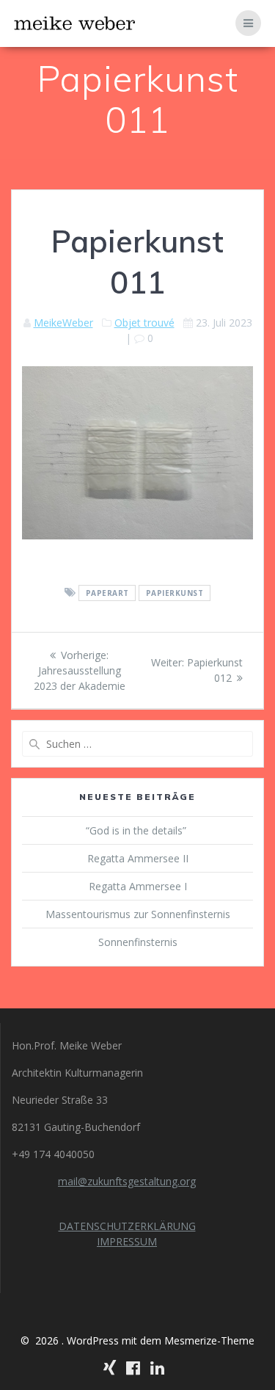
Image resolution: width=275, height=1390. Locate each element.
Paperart (107, 593)
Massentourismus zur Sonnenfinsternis (137, 914)
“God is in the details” (137, 830)
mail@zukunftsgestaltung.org (127, 1181)
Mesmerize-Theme (209, 1340)
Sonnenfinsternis (137, 942)
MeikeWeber (63, 323)
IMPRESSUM (127, 1241)
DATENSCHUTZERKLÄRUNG (127, 1226)
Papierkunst (175, 593)
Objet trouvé (144, 323)
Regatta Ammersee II (137, 858)
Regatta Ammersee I (138, 886)
